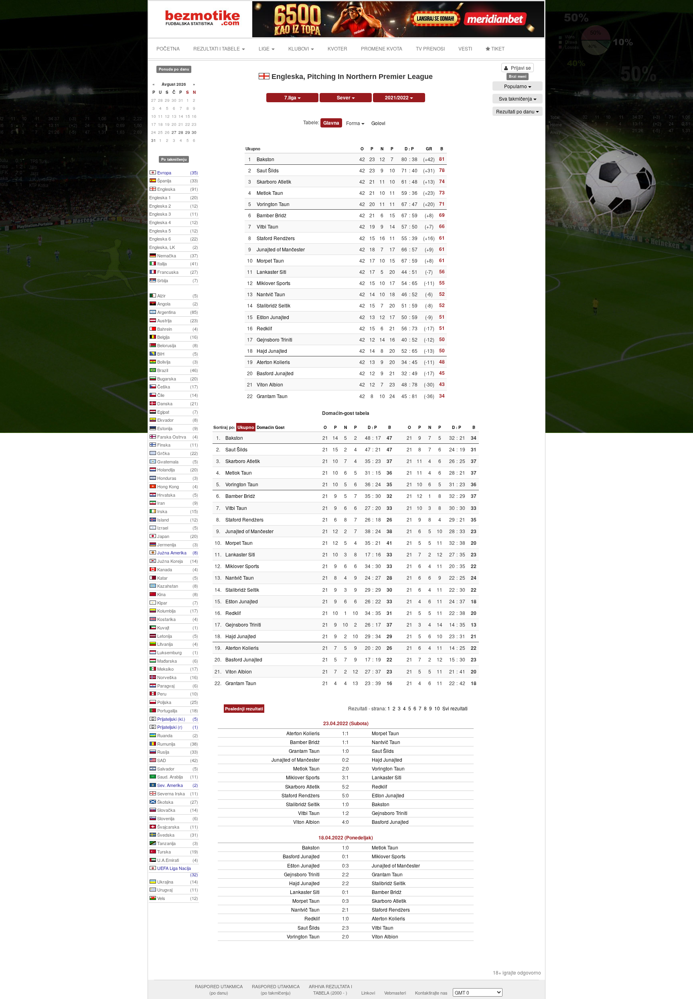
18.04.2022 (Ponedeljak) (345, 837)
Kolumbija (177, 610)
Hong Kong (177, 486)
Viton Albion (270, 384)
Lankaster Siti (271, 271)
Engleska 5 (173, 230)
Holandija (177, 469)
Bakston (265, 159)
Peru (177, 693)
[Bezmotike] (201, 18)
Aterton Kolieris (273, 361)
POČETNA (168, 48)
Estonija (177, 428)
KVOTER (337, 48)
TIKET (497, 48)
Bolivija (177, 361)
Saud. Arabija (177, 776)
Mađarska (177, 660)
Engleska (177, 189)
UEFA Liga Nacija (177, 869)
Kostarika (177, 619)
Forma (353, 122)
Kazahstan (177, 585)
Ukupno (245, 427)
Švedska (177, 834)
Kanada (177, 569)
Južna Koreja (177, 561)
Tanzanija (177, 843)
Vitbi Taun (267, 226)
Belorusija (177, 345)
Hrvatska (177, 494)
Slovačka (177, 810)
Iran (177, 503)
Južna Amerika (177, 552)
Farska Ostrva (177, 436)
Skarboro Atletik (274, 181)
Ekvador (177, 420)
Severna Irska (177, 793)
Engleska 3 (173, 213)
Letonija (177, 636)
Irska (177, 511)
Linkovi (368, 992)
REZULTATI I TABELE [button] (217, 48)
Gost (279, 427)
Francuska (177, 272)
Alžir (177, 295)
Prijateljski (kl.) (177, 719)
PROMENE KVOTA (381, 48)
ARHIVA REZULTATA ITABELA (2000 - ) (330, 989)
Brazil (177, 370)
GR (429, 149)
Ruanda (177, 735)
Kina (177, 594)
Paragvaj (177, 685)
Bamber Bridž (271, 215)
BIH (177, 353)
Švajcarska (177, 826)
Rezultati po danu (516, 111)
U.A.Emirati (177, 860)
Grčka (177, 453)
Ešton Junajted (273, 316)
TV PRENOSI (430, 48)
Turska (177, 851)
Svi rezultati (455, 708)
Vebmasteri (395, 992)
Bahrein (177, 329)
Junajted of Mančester (281, 249)
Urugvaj (177, 889)
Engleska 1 (173, 197)
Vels (177, 898)
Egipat (177, 411)
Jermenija (177, 544)
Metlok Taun (270, 192)
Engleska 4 (173, 222)
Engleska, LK (173, 247)
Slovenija (177, 818)
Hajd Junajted (272, 350)
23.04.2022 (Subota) (346, 723)
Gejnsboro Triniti (274, 339)
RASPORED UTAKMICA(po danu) (219, 989)
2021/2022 (397, 97)
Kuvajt (177, 627)
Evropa (177, 172)
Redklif (264, 328)
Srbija (177, 280)
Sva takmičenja (516, 98)
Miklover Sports (273, 282)
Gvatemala (177, 461)
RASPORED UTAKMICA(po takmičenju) (276, 989)
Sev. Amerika (177, 785)
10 (437, 708)
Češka (177, 386)
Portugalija (177, 710)
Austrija (177, 320)
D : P (409, 149)
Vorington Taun (273, 203)
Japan (177, 536)
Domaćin (265, 427)
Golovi (378, 122)
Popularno (516, 86)
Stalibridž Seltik (273, 305)
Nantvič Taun (271, 294)
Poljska (177, 702)
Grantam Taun (272, 395)
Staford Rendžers (276, 238)
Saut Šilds (268, 170)
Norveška (177, 677)
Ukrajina (177, 881)
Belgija (177, 337)
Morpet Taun (270, 260)
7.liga (291, 97)
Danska (177, 403)
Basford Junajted (275, 373)
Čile (177, 395)
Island (177, 519)
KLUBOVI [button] (299, 48)
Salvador (177, 768)
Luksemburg (177, 652)
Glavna (331, 122)
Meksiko (177, 668)
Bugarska (177, 378)
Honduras (177, 478)
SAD (177, 760)
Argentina (177, 312)
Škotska (177, 802)
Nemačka (177, 255)
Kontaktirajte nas (431, 992)
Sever (344, 97)
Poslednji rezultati (244, 709)
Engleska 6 (173, 238)
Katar (177, 577)
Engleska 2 (173, 205)
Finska (177, 444)
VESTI (465, 48)
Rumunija (177, 743)
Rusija (177, 751)
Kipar (177, 602)
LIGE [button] (265, 48)
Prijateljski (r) (177, 727)
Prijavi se (521, 67)
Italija (177, 263)
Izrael (177, 527)
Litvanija (177, 644)
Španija (177, 180)
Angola (177, 303)
